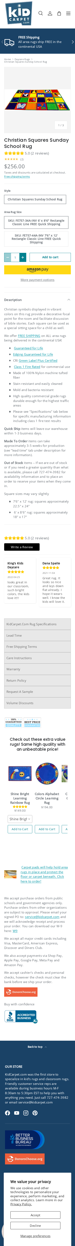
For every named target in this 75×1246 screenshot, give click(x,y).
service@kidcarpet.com (42, 917)
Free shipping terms (17, 176)
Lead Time (14, 635)
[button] (59, 13)
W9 (15, 931)
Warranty (13, 669)
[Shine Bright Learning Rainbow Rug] (20, 773)
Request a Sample (19, 692)
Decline (35, 1225)
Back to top (35, 1047)
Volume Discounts (20, 703)
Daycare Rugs (22, 59)
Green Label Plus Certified (38, 360)
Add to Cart (20, 829)
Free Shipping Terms (21, 646)
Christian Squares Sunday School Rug (25, 62)
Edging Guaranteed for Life (33, 354)
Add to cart (50, 257)
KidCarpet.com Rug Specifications (31, 624)
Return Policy (16, 680)
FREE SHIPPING (29, 336)
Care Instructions (19, 658)
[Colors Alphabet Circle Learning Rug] (47, 773)
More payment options (38, 280)
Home (7, 59)
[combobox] (20, 819)
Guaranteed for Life (28, 348)
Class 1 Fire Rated (27, 367)
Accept (35, 1215)
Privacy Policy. (21, 1204)
